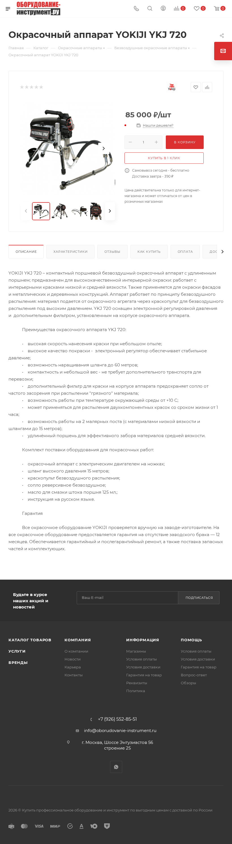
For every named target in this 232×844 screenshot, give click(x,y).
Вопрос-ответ (194, 675)
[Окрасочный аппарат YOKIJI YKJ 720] (68, 148)
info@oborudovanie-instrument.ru (120, 730)
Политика (135, 690)
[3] (31, 87)
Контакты (74, 675)
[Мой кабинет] (163, 9)
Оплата (185, 252)
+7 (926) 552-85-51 (117, 719)
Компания (78, 640)
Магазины (136, 651)
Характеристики (70, 252)
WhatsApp (116, 767)
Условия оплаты (141, 659)
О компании (76, 651)
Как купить (149, 252)
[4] (36, 87)
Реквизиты (136, 683)
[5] (40, 87)
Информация (142, 640)
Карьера (73, 667)
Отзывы (112, 252)
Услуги (17, 651)
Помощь (191, 640)
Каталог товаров (29, 640)
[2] (26, 87)
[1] (21, 87)
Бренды (18, 662)
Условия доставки (143, 667)
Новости (73, 659)
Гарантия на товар (144, 675)
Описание (26, 252)
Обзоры (188, 683)
